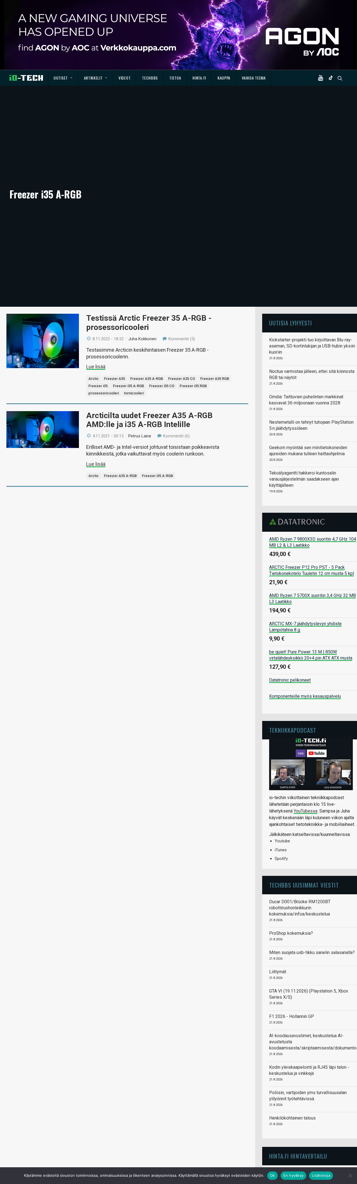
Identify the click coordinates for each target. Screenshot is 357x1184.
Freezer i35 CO (161, 386)
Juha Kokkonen (142, 338)
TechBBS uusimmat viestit (304, 885)
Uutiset (61, 78)
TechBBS (150, 78)
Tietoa (175, 78)
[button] (322, 78)
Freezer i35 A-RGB (128, 386)
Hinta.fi (199, 78)
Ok (272, 1175)
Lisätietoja (321, 1175)
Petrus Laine (139, 435)
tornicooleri (134, 393)
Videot (125, 78)
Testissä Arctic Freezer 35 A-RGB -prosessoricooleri (149, 322)
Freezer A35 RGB (214, 379)
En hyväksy (293, 1175)
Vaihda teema (254, 78)
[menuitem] (63, 78)
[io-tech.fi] (26, 78)
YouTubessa (305, 811)
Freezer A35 (114, 379)
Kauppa (224, 78)
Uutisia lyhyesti (290, 322)
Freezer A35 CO (181, 379)
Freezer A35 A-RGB (146, 379)
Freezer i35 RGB (193, 386)
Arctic (93, 379)
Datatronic (298, 521)
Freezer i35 (98, 386)
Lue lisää (95, 367)
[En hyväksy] (350, 1175)
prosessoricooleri (103, 393)
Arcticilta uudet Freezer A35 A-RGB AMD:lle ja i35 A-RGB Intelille (149, 420)
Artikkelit (93, 78)
